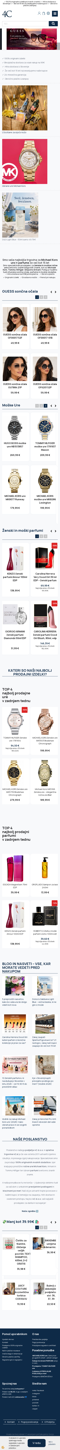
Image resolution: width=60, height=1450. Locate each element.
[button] (55, 292)
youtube (35, 1403)
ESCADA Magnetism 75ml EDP (15, 886)
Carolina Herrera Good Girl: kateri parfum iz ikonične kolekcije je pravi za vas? (15, 1040)
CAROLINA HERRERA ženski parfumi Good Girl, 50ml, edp (45, 638)
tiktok (34, 1396)
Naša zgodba (28, 1211)
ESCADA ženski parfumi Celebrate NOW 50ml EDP (51, 1287)
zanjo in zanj (45, 1362)
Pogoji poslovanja (38, 1342)
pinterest (35, 1399)
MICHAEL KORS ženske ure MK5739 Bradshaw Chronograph (15, 792)
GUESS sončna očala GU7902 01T (15, 336)
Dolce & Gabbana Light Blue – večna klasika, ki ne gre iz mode (44, 1002)
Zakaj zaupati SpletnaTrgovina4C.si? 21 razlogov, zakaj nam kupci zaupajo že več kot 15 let (44, 1041)
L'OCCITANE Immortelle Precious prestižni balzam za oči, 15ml (21, 1249)
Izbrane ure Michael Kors (14, 186)
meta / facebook (38, 1390)
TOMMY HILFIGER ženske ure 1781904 (15, 739)
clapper (35, 1409)
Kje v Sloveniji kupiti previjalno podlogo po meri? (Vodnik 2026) (42, 1081)
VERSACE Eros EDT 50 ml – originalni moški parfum (15, 638)
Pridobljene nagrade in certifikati (44, 1345)
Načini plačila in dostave (11, 1351)
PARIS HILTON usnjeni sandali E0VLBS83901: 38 (51, 1249)
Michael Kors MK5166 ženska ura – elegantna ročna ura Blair (45, 792)
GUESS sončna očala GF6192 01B (45, 385)
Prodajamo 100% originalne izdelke (12, 1346)
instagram (36, 1393)
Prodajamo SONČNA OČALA (42, 1376)
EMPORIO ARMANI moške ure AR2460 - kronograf (45, 504)
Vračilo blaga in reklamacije (12, 1354)
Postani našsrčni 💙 (14, 1397)
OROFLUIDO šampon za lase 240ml (45, 886)
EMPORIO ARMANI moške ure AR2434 (45, 445)
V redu (37, 1443)
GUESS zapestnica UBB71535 (21, 1282)
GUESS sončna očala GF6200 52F (15, 385)
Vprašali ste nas (8, 1339)
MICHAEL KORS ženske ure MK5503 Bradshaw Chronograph (45, 740)
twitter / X (35, 1406)
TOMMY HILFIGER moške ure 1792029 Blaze (15, 446)
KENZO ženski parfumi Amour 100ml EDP (15, 932)
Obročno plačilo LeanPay (11, 1357)
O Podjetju (49, 1422)
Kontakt (5, 1342)
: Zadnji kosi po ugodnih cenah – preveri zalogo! (45, 1356)
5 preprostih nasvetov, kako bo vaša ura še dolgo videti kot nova (14, 1002)
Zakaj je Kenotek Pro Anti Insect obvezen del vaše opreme (44, 1122)
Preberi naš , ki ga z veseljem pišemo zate (15, 1393)
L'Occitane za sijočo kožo (14, 132)
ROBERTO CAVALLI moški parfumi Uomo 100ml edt (45, 932)
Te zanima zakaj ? (13, 1389)
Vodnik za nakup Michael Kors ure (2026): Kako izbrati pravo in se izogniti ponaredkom (14, 1123)
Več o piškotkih (52, 1443)
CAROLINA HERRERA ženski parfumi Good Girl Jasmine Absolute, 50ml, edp (15, 578)
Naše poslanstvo (30, 1139)
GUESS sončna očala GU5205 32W (45, 336)
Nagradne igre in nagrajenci (12, 1360)
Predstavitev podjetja (40, 1339)
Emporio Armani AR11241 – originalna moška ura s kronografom (15, 506)
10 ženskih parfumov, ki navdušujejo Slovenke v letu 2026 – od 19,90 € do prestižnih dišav (14, 1082)
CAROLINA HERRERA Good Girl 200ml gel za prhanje (45, 577)
